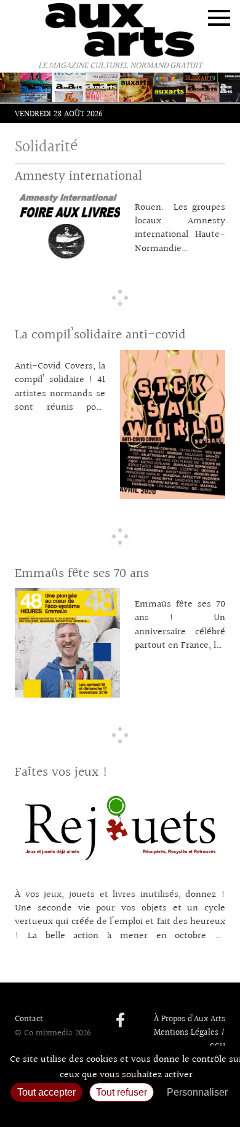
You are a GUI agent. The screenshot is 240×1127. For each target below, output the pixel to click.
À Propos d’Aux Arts (189, 1019)
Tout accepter (46, 1092)
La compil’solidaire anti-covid (100, 335)
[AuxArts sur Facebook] (120, 1021)
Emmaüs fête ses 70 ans (82, 573)
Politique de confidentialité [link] (120, 1112)
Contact (29, 1019)
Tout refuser (121, 1092)
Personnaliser (197, 1092)
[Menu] (219, 18)
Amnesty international (78, 176)
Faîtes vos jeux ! (61, 772)
